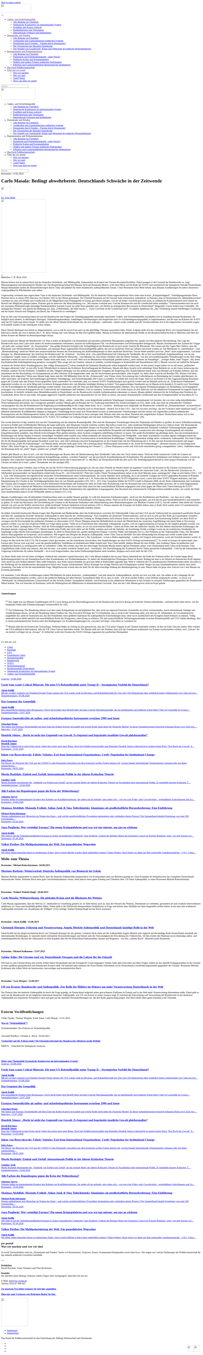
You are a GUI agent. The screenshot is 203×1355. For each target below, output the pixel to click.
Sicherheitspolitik (15, 658)
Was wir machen (21, 73)
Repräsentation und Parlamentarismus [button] (24, 136)
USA (9, 652)
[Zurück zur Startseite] (16, 11)
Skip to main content (11, 2)
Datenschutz (13, 1333)
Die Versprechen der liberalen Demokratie (32, 46)
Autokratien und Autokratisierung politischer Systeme (38, 40)
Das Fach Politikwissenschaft (21, 67)
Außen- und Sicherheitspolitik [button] (21, 104)
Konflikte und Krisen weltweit (27, 27)
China (10, 647)
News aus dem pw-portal (25, 81)
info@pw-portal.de (18, 1281)
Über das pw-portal (16, 70)
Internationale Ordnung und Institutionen (32, 32)
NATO (10, 663)
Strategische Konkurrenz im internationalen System (37, 24)
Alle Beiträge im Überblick (25, 22)
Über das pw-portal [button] (16, 154)
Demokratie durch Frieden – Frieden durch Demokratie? (39, 43)
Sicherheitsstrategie (16, 666)
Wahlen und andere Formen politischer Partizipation (37, 62)
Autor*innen (19, 78)
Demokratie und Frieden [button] (18, 120)
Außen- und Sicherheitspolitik (21, 19)
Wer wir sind (19, 75)
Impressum (12, 1330)
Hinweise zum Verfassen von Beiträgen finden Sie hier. (28, 1294)
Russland (11, 650)
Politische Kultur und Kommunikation (31, 59)
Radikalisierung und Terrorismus (28, 30)
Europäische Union (16, 655)
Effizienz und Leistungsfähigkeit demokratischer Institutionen (42, 65)
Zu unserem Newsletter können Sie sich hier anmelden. (28, 1289)
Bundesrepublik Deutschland (20, 668)
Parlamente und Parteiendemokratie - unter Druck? (36, 57)
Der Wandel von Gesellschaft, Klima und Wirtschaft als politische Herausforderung (52, 49)
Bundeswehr (13, 660)
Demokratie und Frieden (18, 35)
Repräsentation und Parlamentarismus (24, 51)
